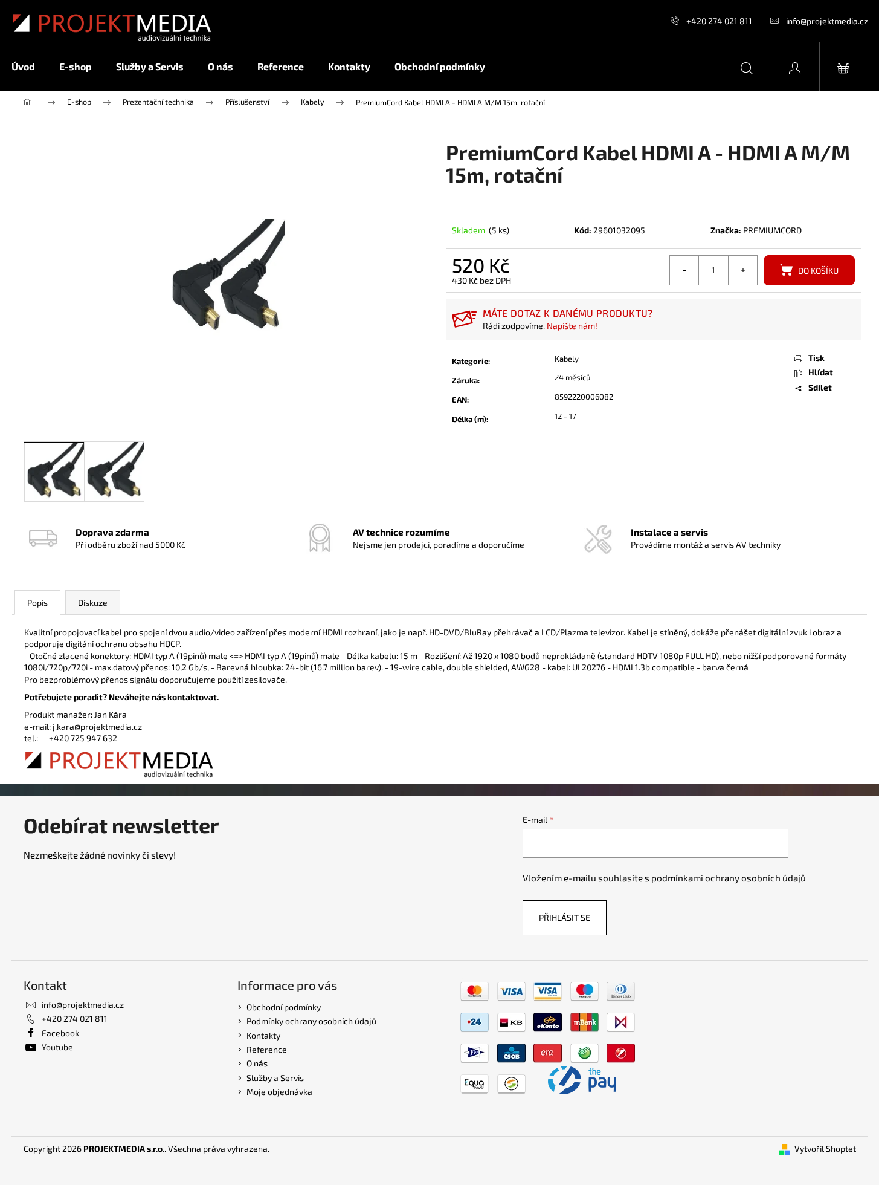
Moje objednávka (279, 1091)
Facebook (60, 1033)
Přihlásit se (564, 917)
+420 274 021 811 (719, 21)
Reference (266, 1049)
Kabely (567, 358)
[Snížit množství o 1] (684, 270)
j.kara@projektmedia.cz (97, 726)
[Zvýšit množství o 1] (742, 270)
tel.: (36, 738)
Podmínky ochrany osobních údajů (311, 1021)
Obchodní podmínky (283, 1007)
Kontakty (263, 1035)
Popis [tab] (37, 602)
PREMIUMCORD (772, 230)
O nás (257, 1063)
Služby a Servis (275, 1078)
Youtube (57, 1047)
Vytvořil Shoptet (825, 1148)
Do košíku (818, 270)
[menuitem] (29, 66)
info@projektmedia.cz (827, 21)
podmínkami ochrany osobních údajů (728, 877)
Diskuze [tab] (93, 602)
